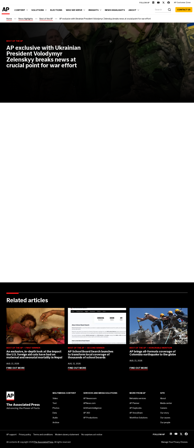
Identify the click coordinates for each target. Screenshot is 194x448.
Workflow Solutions (139, 417)
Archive (56, 422)
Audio (55, 417)
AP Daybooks (136, 408)
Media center (166, 403)
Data (55, 412)
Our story (164, 412)
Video (55, 398)
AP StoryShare (136, 412)
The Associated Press (43, 442)
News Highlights (25, 18)
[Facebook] (168, 2)
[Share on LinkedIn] (20, 138)
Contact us (183, 9)
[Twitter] (163, 2)
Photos (56, 408)
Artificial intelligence (92, 408)
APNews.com (89, 403)
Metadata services (138, 398)
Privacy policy (25, 434)
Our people (165, 422)
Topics (13, 214)
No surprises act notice (91, 434)
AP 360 (86, 412)
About (163, 398)
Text (55, 403)
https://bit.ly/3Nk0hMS (81, 273)
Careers (163, 408)
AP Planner (134, 403)
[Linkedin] (153, 2)
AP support (11, 434)
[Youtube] (158, 2)
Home (9, 18)
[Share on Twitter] (14, 138)
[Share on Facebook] (8, 138)
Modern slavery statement (67, 434)
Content (14, 198)
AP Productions (90, 417)
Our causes (165, 417)
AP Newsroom (90, 398)
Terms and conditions (43, 434)
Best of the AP (46, 18)
